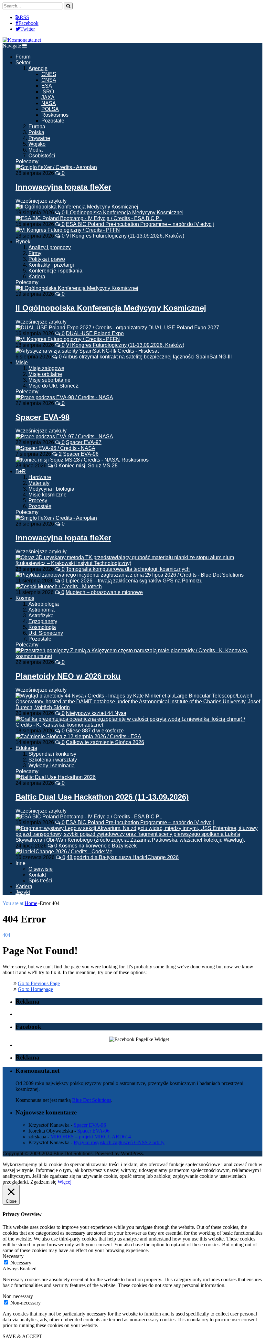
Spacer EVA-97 (83, 442)
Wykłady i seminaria (51, 765)
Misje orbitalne (45, 374)
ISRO (47, 91)
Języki (23, 892)
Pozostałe (52, 120)
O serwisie (40, 869)
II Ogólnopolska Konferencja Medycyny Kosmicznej (125, 212)
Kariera (36, 276)
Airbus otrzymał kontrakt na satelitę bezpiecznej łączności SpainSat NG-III (147, 356)
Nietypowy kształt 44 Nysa (96, 713)
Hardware (39, 477)
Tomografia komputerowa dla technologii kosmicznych (128, 569)
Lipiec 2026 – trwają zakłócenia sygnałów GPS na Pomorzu (134, 580)
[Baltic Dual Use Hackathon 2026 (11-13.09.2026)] (56, 777)
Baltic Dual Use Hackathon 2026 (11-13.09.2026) (102, 797)
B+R (21, 471)
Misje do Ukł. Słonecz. (54, 386)
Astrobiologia (43, 604)
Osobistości (41, 155)
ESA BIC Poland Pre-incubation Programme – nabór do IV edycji (140, 224)
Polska (36, 132)
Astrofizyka (41, 615)
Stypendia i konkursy (52, 754)
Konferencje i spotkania (55, 270)
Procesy (37, 500)
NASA (48, 103)
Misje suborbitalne (49, 380)
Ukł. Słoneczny (45, 633)
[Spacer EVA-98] (64, 397)
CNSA (48, 80)
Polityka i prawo (46, 259)
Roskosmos (55, 115)
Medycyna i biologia (51, 489)
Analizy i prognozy (49, 247)
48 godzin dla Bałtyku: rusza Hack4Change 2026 (123, 857)
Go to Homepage (35, 989)
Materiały (38, 483)
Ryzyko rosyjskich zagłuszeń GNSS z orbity (119, 1142)
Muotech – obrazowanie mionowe (104, 592)
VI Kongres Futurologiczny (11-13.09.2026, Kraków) (125, 236)
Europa (36, 126)
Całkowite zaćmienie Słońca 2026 (105, 742)
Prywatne (39, 138)
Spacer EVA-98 (42, 417)
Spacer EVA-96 (81, 454)
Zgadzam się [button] (43, 1182)
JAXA (48, 97)
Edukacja (26, 748)
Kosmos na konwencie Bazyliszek (97, 845)
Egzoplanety (42, 621)
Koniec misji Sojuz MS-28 (88, 465)
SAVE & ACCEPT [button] (22, 1336)
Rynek (23, 241)
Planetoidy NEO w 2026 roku (68, 676)
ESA (46, 86)
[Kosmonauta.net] (22, 40)
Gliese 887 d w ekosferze (95, 730)
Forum (23, 56)
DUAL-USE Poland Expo (95, 333)
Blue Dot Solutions (91, 1100)
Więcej (64, 1182)
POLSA (50, 109)
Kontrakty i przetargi (51, 265)
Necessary (20, 1262)
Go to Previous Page (39, 983)
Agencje (38, 68)
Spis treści (40, 880)
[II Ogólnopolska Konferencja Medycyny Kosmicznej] (77, 288)
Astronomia (41, 609)
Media (35, 150)
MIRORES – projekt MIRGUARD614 (90, 1136)
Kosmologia (42, 627)
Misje (22, 362)
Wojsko (37, 144)
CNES (48, 74)
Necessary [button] (13, 1256)
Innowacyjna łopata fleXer (63, 187)
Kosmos (25, 598)
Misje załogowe (46, 368)
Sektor (23, 62)
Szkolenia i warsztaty (52, 759)
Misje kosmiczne (47, 494)
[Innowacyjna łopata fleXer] (56, 167)
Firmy (34, 253)
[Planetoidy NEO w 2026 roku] (139, 656)
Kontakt (37, 875)
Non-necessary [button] (18, 1296)
